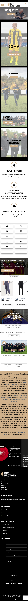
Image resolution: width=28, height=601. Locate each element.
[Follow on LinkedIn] (16, 575)
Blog (9, 549)
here (23, 434)
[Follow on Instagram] (13, 575)
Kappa (7, 384)
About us (10, 543)
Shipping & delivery (8, 527)
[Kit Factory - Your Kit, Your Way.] (14, 4)
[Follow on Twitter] (15, 575)
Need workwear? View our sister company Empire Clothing (17, 560)
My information (7, 512)
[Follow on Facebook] (11, 575)
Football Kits (18, 395)
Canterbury (13, 384)
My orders (5, 509)
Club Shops (17, 596)
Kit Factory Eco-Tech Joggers (6, 299)
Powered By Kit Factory (14, 555)
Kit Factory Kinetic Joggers (20, 299)
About (4, 595)
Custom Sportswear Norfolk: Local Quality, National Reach (14, 356)
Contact (10, 552)
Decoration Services (13, 546)
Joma (24, 382)
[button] (2, 5)
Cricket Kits (7, 397)
